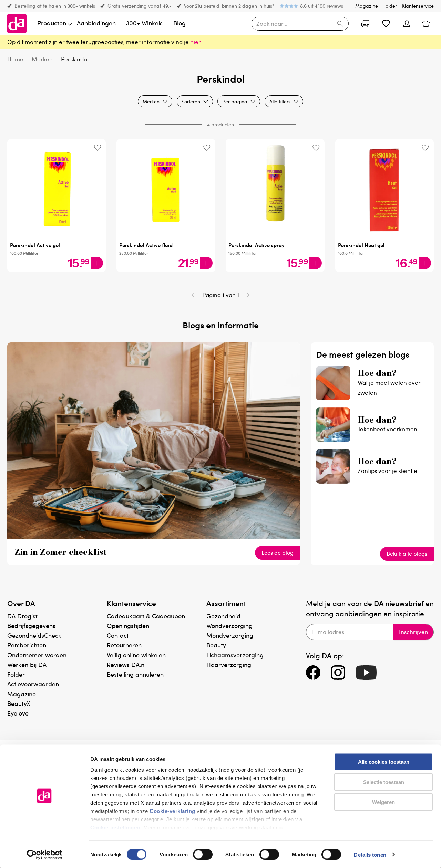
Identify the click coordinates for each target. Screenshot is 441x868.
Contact (118, 635)
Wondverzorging (229, 625)
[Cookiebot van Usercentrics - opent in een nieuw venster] (44, 854)
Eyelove (18, 713)
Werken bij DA (27, 664)
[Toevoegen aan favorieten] (97, 147)
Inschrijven (413, 632)
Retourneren (124, 645)
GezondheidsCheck (34, 635)
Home (15, 59)
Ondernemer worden (36, 654)
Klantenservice (418, 5)
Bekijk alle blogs (407, 554)
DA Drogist (22, 616)
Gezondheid (223, 616)
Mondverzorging (229, 635)
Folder (390, 5)
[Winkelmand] (426, 24)
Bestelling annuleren (135, 674)
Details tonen (370, 854)
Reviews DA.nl (126, 664)
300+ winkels (81, 5)
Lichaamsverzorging (235, 654)
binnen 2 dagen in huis (247, 5)
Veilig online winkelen (136, 654)
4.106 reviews (329, 5)
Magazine (366, 5)
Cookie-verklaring (172, 811)
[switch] (203, 854)
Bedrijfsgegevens (31, 625)
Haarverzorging (228, 664)
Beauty (216, 645)
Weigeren (383, 802)
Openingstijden (128, 625)
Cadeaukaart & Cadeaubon (146, 616)
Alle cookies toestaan (383, 762)
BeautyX (18, 703)
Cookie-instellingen (115, 827)
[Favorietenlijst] (386, 23)
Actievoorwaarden (33, 683)
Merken (42, 59)
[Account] (365, 23)
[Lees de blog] (153, 536)
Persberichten (26, 645)
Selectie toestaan (383, 782)
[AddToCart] (97, 263)
